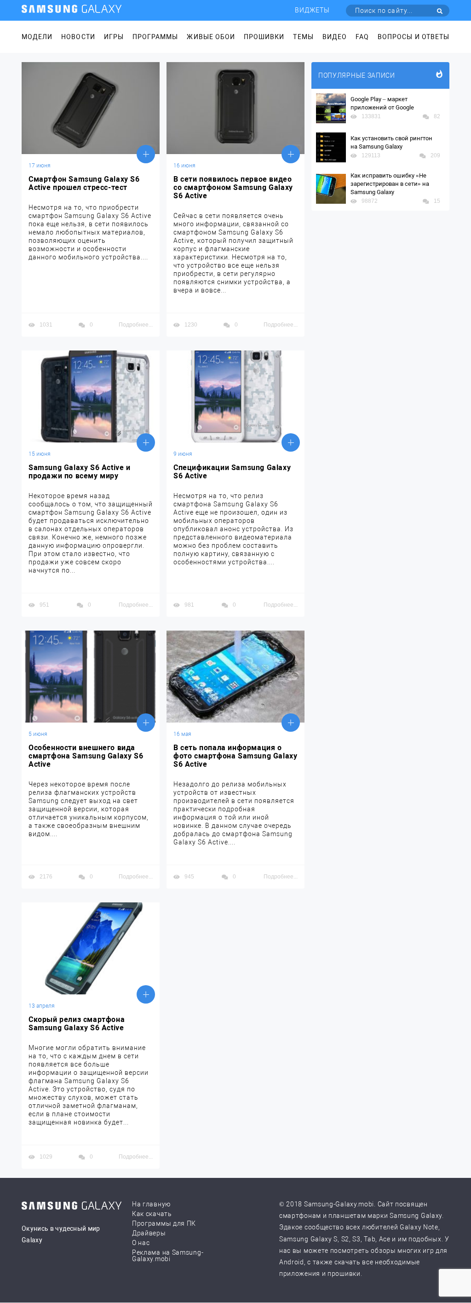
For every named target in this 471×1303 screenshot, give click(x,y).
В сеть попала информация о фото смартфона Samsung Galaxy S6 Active (235, 756)
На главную (151, 1204)
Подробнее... (136, 324)
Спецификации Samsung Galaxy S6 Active (232, 472)
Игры (114, 36)
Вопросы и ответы (413, 36)
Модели (37, 36)
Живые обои (211, 36)
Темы (303, 36)
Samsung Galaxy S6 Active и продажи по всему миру (80, 472)
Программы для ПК (164, 1223)
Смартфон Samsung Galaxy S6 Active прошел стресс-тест (84, 183)
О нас (141, 1243)
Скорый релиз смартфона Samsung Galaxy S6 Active (77, 1024)
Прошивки (264, 36)
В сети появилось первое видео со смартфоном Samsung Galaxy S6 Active (233, 187)
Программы (155, 36)
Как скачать (152, 1214)
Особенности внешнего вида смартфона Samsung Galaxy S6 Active (86, 756)
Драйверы (149, 1233)
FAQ (362, 36)
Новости (78, 36)
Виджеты (312, 10)
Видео (334, 36)
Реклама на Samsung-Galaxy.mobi (167, 1255)
